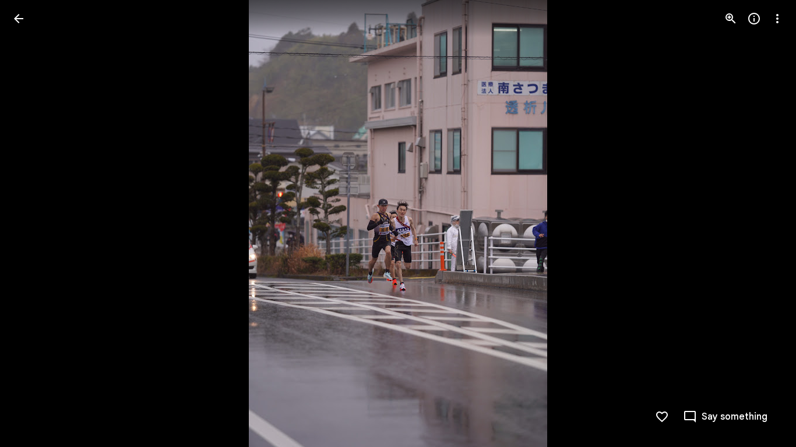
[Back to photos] (19, 19)
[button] (32, 223)
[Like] (662, 417)
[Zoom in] (730, 18)
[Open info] (754, 18)
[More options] (777, 18)
